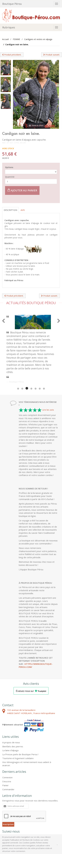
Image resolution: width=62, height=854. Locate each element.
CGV (4, 822)
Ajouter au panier (23, 190)
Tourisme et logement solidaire (18, 730)
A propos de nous (11, 715)
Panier (5, 758)
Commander (8, 762)
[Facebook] (5, 810)
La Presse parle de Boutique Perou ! (20, 727)
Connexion (7, 750)
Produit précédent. (12, 54)
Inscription (8, 797)
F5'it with (54, 824)
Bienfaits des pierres (12, 719)
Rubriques (8, 27)
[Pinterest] (13, 810)
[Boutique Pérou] (31, 15)
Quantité (9, 176)
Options (9, 167)
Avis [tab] (23, 210)
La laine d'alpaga (10, 723)
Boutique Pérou (12, 3)
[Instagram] (20, 810)
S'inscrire (6, 754)
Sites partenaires (35, 822)
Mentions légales (17, 822)
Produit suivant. (52, 54)
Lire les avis (48, 382)
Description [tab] (10, 210)
